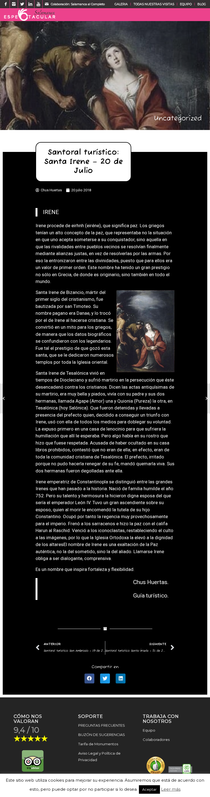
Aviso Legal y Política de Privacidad (99, 756)
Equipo (149, 730)
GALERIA (121, 4)
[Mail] (47, 4)
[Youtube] (38, 4)
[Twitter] (22, 4)
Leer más (170, 789)
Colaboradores (156, 739)
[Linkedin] (30, 4)
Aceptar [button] (149, 789)
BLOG (201, 4)
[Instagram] (14, 4)
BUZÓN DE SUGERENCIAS (101, 734)
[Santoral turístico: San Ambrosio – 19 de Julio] (4, 398)
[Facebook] (6, 4)
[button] (89, 678)
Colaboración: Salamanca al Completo (78, 4)
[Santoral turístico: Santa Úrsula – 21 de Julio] (206, 398)
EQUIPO (186, 4)
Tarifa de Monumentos (98, 744)
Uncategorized (178, 118)
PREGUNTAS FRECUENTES (101, 725)
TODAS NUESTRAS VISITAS (153, 4)
